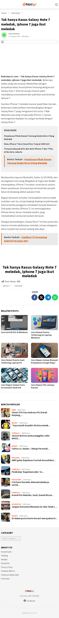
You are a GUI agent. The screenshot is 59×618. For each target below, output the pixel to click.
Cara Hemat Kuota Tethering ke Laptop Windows (41, 335)
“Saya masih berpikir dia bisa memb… (31, 425)
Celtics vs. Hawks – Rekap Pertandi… (31, 448)
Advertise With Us (8, 571)
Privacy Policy (7, 567)
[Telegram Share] (48, 297)
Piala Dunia (16, 480)
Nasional (16, 458)
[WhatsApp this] (55, 297)
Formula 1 (16, 433)
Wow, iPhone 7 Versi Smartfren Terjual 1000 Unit (27, 144)
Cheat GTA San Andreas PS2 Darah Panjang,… (29, 414)
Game (14, 410)
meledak (18, 285)
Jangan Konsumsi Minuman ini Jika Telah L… (34, 506)
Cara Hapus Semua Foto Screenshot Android (13, 386)
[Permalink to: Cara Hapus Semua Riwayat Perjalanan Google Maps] (44, 350)
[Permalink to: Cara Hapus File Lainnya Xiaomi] (44, 375)
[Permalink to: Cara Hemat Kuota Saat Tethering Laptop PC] (14, 350)
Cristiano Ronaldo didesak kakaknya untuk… (30, 483)
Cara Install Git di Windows (14, 332)
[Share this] (34, 297)
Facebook (31, 601)
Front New (5, 578)
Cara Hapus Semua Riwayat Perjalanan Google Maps (44, 361)
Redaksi (4, 559)
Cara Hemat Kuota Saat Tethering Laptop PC (13, 361)
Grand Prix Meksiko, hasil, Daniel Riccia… (33, 495)
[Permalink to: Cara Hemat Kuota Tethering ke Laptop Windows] (44, 322)
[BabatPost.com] (29, 4)
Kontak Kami (6, 552)
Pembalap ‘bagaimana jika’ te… (28, 472)
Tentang (4, 555)
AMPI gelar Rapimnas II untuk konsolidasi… (34, 460)
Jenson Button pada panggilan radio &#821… (31, 437)
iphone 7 (6, 285)
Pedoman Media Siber (10, 575)
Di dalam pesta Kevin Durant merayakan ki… (34, 518)
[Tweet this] (41, 297)
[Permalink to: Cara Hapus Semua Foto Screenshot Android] (14, 375)
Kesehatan (16, 504)
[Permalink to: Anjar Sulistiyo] (4, 34)
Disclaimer (5, 563)
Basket (15, 423)
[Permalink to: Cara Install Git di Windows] (14, 322)
